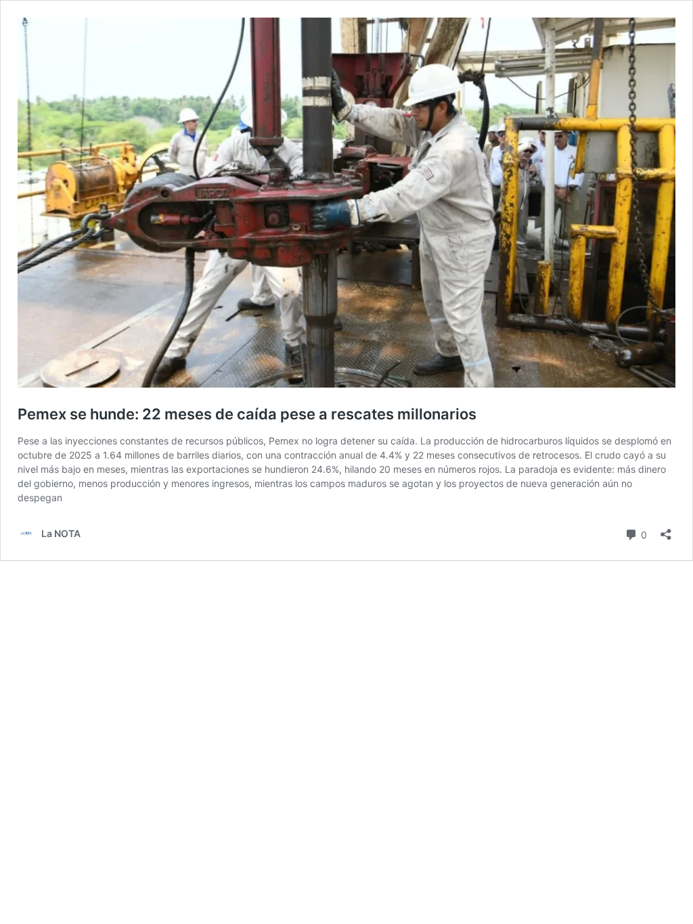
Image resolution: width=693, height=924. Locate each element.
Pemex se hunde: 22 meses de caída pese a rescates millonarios (247, 414)
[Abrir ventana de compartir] (665, 529)
